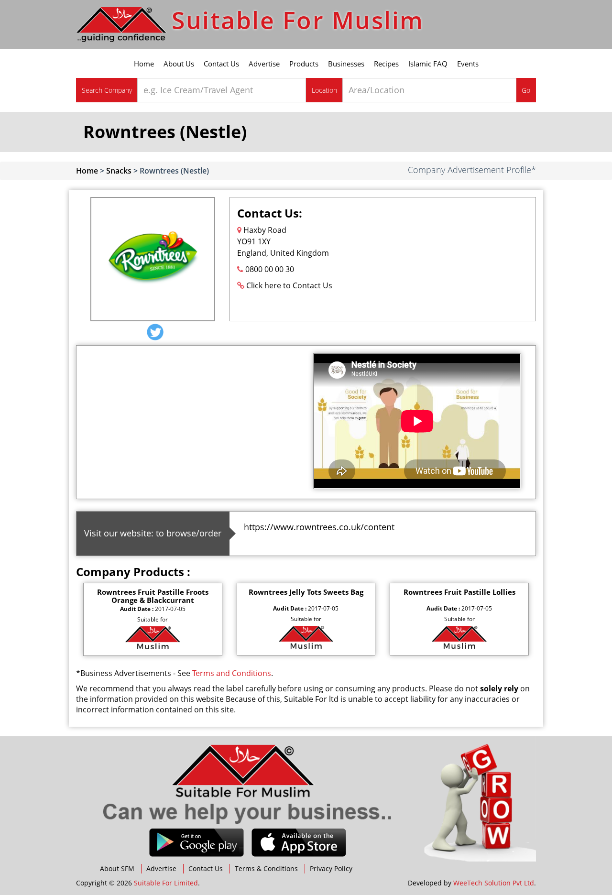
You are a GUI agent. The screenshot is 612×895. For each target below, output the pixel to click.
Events (468, 63)
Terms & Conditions (266, 868)
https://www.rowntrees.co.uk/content (319, 527)
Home (144, 63)
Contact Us (221, 63)
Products (303, 63)
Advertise (264, 63)
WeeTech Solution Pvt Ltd (493, 882)
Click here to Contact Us (289, 285)
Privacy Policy (331, 868)
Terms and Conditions (231, 673)
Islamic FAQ (428, 63)
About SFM (117, 868)
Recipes (386, 63)
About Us (179, 63)
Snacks (118, 170)
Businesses (346, 63)
